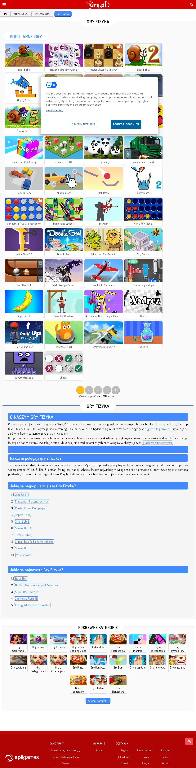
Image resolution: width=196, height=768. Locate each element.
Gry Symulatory (42, 13)
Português (166, 750)
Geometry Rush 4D (26, 598)
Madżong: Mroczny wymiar (31, 501)
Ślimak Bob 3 (23, 535)
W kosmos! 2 (24, 555)
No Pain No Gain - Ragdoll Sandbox (36, 585)
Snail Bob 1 (21, 495)
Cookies (65, 763)
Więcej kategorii (98, 701)
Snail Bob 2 (22, 521)
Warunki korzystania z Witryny (65, 750)
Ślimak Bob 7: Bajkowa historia (34, 541)
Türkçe (165, 756)
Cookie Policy (54, 110)
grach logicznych (158, 429)
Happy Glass (22, 515)
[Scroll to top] (189, 741)
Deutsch (124, 763)
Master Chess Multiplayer (30, 508)
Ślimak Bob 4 (23, 528)
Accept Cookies (126, 124)
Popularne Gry (20, 13)
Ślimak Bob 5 (23, 548)
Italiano (145, 756)
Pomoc (99, 750)
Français (146, 763)
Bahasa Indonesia (145, 750)
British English (124, 756)
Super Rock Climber (27, 592)
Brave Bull (20, 578)
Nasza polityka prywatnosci (66, 756)
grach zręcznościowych (157, 443)
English (124, 750)
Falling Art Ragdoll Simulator (32, 605)
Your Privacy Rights (83, 123)
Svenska (166, 763)
